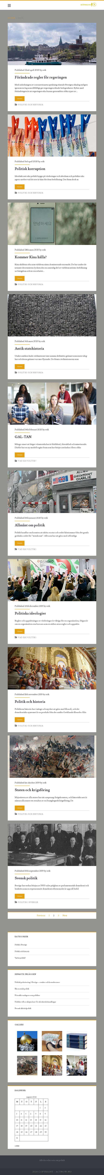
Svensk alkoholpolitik (23, 1008)
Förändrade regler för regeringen (52, 44)
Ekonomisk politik (22, 989)
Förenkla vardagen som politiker (27, 995)
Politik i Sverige (28, 902)
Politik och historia (30, 105)
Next (65, 915)
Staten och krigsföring (52, 756)
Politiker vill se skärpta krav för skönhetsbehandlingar (35, 1002)
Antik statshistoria (52, 315)
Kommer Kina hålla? (52, 224)
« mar (17, 1146)
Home (11, 18)
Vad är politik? (27, 461)
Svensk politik (52, 845)
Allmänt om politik (52, 492)
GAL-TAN (52, 404)
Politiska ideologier (52, 580)
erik (44, 70)
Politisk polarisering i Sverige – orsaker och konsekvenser (37, 982)
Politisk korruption (52, 135)
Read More (20, 98)
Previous (41, 915)
